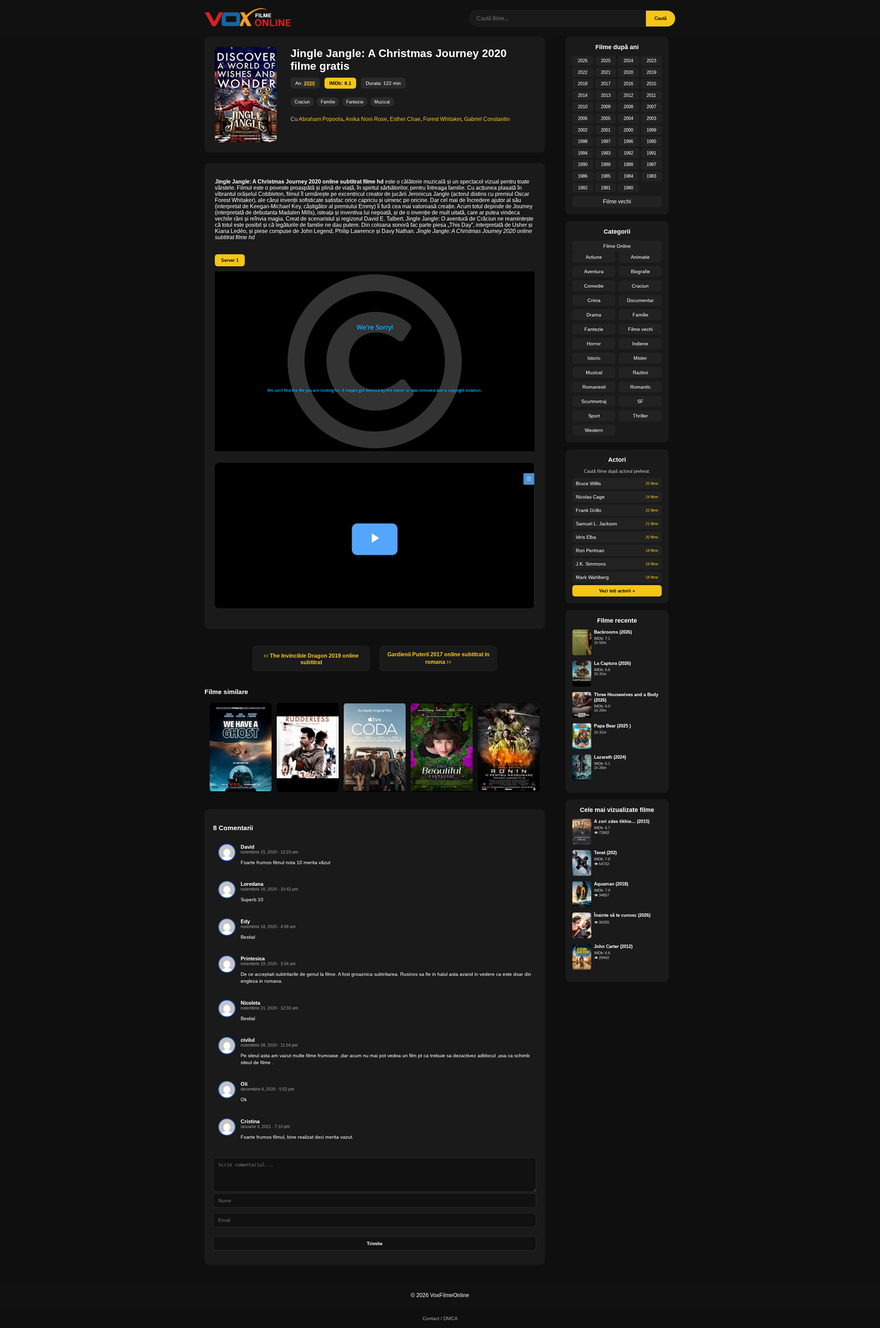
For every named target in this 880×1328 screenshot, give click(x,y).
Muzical (382, 101)
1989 (605, 164)
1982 (582, 187)
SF (640, 401)
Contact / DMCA (440, 1318)
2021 (605, 72)
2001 (605, 130)
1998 (582, 141)
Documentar (640, 300)
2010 (582, 106)
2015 (651, 83)
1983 (651, 176)
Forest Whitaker (442, 119)
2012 (628, 95)
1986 (582, 176)
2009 (605, 106)
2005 (605, 118)
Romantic (640, 387)
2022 (582, 72)
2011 (651, 95)
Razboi (640, 372)
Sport (594, 416)
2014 (582, 95)
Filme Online (617, 246)
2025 (605, 60)
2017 (605, 83)
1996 (628, 141)
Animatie (640, 257)
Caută (660, 18)
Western (594, 430)
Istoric (594, 358)
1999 (651, 130)
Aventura (594, 271)
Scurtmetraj (593, 401)
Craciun (302, 101)
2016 (628, 83)
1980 (628, 187)
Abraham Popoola (321, 119)
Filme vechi (617, 201)
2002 (582, 130)
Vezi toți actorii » (617, 590)
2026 (582, 60)
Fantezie (354, 101)
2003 (651, 118)
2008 (628, 106)
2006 (582, 118)
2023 (651, 60)
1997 (605, 141)
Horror (594, 343)
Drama (593, 314)
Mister (640, 358)
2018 (582, 83)
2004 (628, 118)
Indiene (640, 343)
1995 (651, 141)
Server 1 (230, 260)
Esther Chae (405, 119)
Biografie (640, 271)
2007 (651, 106)
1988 (628, 164)
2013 (605, 95)
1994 (582, 153)
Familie (328, 101)
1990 (582, 164)
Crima (594, 300)
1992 (628, 153)
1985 (605, 176)
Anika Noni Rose (366, 119)
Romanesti (594, 387)
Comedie (594, 286)
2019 (651, 72)
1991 (651, 153)
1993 (605, 153)
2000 (628, 130)
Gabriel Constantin (487, 119)
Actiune (594, 257)
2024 (628, 60)
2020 (309, 83)
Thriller (640, 416)
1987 (651, 164)
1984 (628, 176)
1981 (605, 187)
